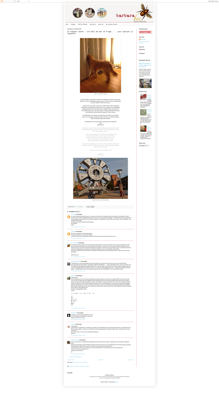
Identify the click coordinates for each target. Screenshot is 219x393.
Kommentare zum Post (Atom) (80, 362)
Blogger (116, 382)
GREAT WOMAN (82, 24)
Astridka (73, 214)
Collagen (73, 24)
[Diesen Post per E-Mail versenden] (87, 207)
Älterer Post (130, 359)
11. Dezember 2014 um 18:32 (78, 256)
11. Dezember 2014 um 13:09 (78, 227)
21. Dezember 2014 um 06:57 (78, 354)
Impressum (93, 24)
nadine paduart (75, 340)
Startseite (101, 359)
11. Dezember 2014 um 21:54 (78, 271)
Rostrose (73, 275)
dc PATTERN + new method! (149, 96)
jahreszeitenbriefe (76, 261)
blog (67, 24)
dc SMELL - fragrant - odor (149, 128)
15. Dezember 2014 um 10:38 (78, 335)
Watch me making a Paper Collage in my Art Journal (145, 65)
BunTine (73, 324)
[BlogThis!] (89, 207)
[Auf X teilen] (90, 207)
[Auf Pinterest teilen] (93, 207)
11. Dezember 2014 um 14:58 (78, 238)
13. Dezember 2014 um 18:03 (78, 308)
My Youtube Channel (111, 24)
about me (100, 24)
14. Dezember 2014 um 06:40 (78, 319)
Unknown (73, 231)
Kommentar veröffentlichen (75, 357)
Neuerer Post (71, 359)
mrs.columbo (74, 242)
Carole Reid (74, 312)
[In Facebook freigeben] (92, 207)
